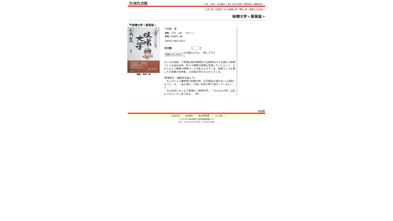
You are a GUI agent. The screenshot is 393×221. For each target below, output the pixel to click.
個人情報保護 (203, 115)
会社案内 (189, 115)
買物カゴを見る (256, 9)
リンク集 (218, 115)
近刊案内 (221, 4)
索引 (229, 4)
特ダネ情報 (237, 4)
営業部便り (248, 4)
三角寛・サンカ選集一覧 (226, 9)
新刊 (213, 4)
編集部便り (258, 4)
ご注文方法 (175, 115)
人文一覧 (209, 9)
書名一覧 (243, 9)
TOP (206, 4)
